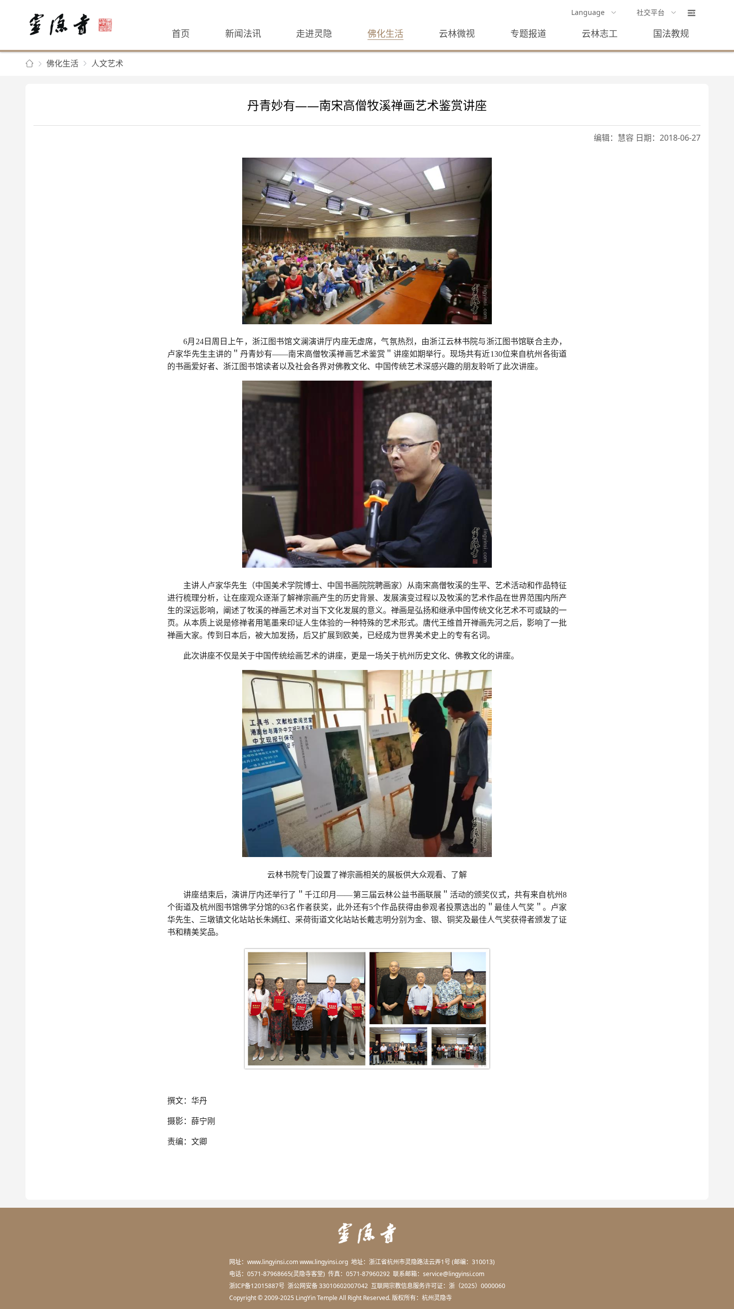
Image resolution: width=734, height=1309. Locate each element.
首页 (181, 33)
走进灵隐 (314, 33)
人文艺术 (107, 63)
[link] (29, 63)
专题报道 (528, 33)
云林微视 (457, 33)
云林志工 (600, 33)
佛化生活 (385, 33)
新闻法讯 (243, 33)
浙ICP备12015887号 (257, 1286)
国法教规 (671, 33)
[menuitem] (594, 13)
